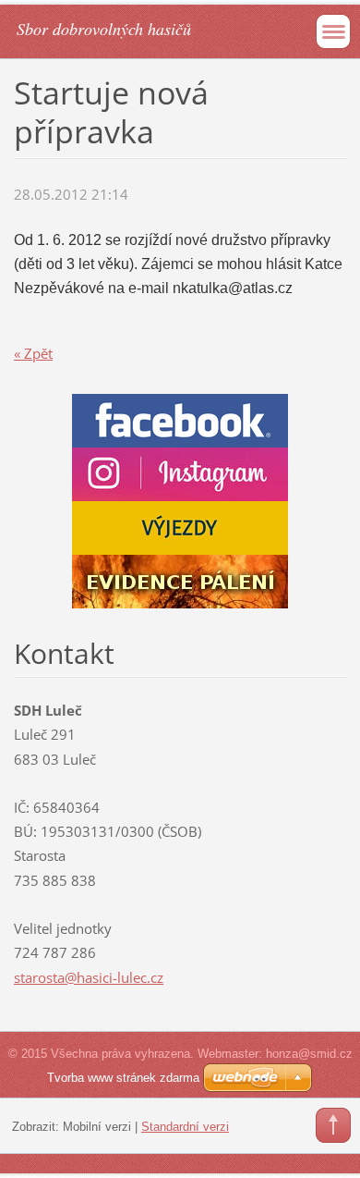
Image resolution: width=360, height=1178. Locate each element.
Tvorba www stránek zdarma (123, 1078)
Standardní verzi (185, 1127)
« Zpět (33, 353)
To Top (333, 1125)
